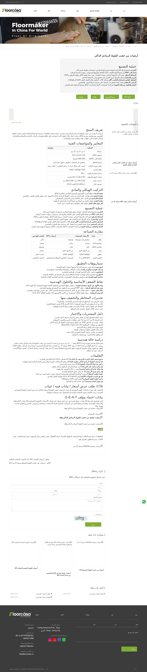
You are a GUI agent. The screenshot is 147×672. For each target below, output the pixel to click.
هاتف (94, 97)
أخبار (62, 615)
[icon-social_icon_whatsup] (64, 640)
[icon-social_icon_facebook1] (60, 640)
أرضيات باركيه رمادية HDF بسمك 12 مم (124, 201)
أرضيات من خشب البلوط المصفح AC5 (91, 570)
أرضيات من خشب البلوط (101, 46)
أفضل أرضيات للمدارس (43, 597)
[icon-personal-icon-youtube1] (55, 640)
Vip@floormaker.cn (111, 2)
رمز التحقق (98, 514)
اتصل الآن (127, 97)
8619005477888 (124, 2)
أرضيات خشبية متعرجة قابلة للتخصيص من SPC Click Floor (58, 574)
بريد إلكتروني (110, 97)
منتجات (129, 46)
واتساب (80, 97)
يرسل (93, 524)
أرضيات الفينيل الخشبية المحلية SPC (26, 568)
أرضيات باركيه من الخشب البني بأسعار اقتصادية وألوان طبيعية (124, 164)
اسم (101, 483)
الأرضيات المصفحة (118, 46)
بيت (124, 10)
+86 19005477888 (137, 2)
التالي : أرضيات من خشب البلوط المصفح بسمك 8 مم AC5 (29, 463)
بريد (100, 491)
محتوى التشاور (97, 497)
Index (135, 669)
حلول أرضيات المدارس (43, 594)
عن (112, 615)
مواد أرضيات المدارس (96, 594)
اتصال (35, 10)
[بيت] (12, 10)
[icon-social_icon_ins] (50, 640)
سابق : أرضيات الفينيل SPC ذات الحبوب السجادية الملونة (29, 459)
